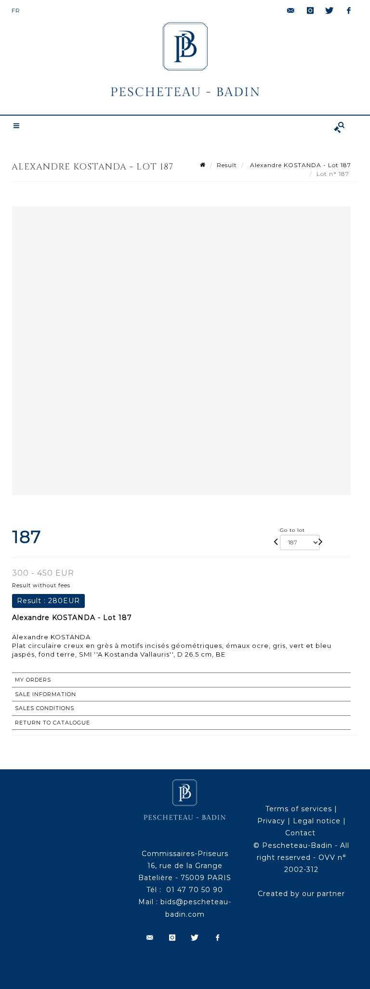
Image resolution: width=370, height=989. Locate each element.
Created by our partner (301, 893)
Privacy (271, 821)
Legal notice (317, 821)
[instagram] (310, 10)
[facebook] (348, 10)
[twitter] (329, 10)
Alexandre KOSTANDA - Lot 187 (299, 165)
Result (227, 165)
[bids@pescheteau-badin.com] (291, 10)
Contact (300, 833)
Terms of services (298, 808)
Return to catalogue (52, 722)
